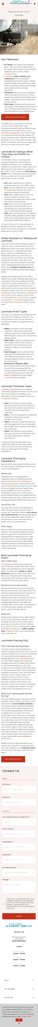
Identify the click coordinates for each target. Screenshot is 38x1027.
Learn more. (26, 1016)
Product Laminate (10, 25)
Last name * (6, 797)
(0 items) (34, 3)
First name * (6, 784)
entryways (16, 564)
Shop (6, 980)
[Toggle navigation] (3, 4)
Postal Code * (6, 854)
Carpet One (5, 23)
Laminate (8, 76)
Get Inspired (9, 989)
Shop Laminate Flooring (15, 117)
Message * (5, 879)
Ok (19, 1020)
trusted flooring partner (10, 133)
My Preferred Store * (9, 867)
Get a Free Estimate (13, 759)
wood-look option (11, 377)
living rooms (12, 190)
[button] (27, 4)
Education (8, 997)
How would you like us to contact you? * (15, 817)
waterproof (26, 736)
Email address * (7, 842)
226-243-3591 (19, 15)
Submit (19, 916)
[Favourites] (31, 4)
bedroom (12, 633)
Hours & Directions (19, 941)
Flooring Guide (17, 23)
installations (23, 656)
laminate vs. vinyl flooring (14, 300)
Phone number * (8, 829)
